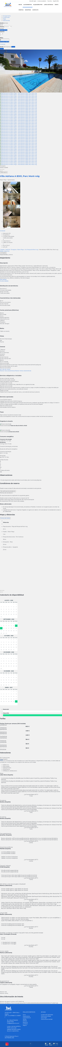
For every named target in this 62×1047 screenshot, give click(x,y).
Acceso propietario (42, 1)
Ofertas (21, 9)
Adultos (2, 31)
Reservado (6, 709)
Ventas (24, 1019)
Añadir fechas (3, 30)
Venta (56, 4)
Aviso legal (44, 1017)
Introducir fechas (4, 41)
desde (1, 23)
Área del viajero (32, 1)
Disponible (6, 713)
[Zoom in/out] (3, 169)
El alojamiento (7, 16)
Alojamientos (27, 4)
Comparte (3, 253)
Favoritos (49, 1)
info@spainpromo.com (13, 1023)
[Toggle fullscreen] (2, 169)
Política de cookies (46, 1016)
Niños (1, 37)
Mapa (4, 19)
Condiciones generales (47, 1014)
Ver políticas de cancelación (8, 491)
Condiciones (6, 17)
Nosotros (28, 9)
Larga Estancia (48, 4)
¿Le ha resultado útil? (31, 794)
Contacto (35, 9)
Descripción (4, 172)
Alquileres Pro (37, 4)
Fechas (2, 26)
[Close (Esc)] (0, 169)
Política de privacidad (46, 1019)
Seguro (25, 1025)
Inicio (20, 4)
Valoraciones (6, 20)
